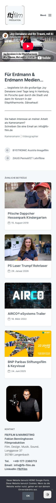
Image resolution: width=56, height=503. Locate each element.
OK (28, 495)
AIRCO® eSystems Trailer (27, 314)
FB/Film (22, 469)
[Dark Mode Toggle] (47, 494)
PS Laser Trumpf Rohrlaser (27, 266)
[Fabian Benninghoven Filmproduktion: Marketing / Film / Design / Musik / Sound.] (15, 15)
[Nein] (52, 489)
